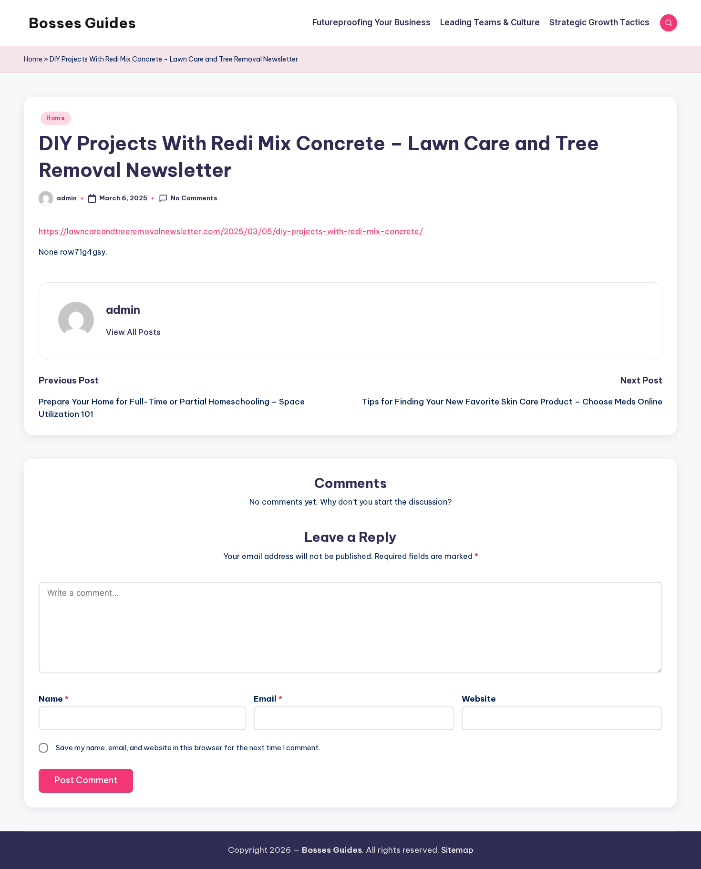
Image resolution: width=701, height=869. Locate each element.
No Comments (194, 198)
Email (268, 698)
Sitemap (457, 850)
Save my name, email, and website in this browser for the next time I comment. (188, 747)
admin (123, 309)
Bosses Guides (82, 23)
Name (54, 698)
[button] (133, 332)
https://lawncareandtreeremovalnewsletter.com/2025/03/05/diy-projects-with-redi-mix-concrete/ (231, 231)
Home (33, 59)
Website (479, 698)
